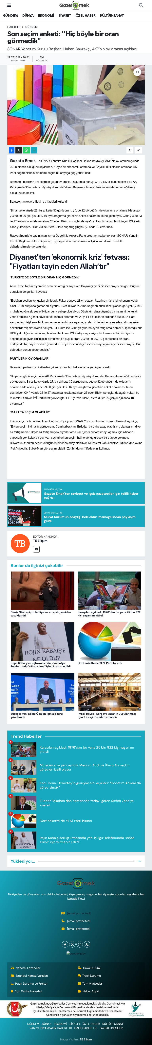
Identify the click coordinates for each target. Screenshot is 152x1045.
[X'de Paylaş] (18, 150)
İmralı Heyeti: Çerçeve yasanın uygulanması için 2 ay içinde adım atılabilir (107, 715)
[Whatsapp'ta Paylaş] (26, 150)
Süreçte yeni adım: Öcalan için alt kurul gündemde (37, 715)
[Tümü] (139, 861)
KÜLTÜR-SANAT (112, 15)
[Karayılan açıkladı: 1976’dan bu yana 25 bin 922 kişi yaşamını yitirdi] (110, 590)
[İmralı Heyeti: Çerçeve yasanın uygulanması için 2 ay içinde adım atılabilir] (110, 692)
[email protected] (79, 913)
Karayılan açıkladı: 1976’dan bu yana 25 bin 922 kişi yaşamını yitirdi (109, 613)
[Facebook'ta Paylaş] (11, 150)
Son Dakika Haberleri (28, 991)
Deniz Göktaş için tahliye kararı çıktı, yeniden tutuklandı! (41, 613)
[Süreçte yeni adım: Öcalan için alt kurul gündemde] (42, 692)
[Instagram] (79, 944)
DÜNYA (27, 15)
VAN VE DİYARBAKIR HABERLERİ (50, 1028)
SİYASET (65, 15)
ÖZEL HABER (85, 15)
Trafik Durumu (91, 976)
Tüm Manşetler (92, 984)
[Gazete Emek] (74, 5)
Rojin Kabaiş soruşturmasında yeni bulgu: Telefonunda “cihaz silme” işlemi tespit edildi (41, 664)
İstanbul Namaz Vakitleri (32, 976)
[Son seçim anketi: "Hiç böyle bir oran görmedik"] (76, 105)
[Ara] (141, 5)
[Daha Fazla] (34, 150)
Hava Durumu (92, 968)
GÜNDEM (10, 15)
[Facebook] (65, 944)
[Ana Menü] (9, 5)
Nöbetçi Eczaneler (28, 968)
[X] (72, 944)
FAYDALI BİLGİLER (111, 1028)
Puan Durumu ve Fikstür (31, 984)
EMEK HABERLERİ (85, 1028)
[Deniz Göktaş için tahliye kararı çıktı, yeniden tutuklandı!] (42, 590)
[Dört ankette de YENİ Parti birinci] (110, 641)
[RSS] (87, 944)
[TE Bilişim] (20, 543)
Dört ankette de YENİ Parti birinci (100, 663)
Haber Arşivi (91, 991)
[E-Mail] (36, 549)
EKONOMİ (46, 15)
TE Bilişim (40, 541)
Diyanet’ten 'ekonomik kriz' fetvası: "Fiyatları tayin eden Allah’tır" (69, 261)
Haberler (13, 27)
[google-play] (76, 953)
